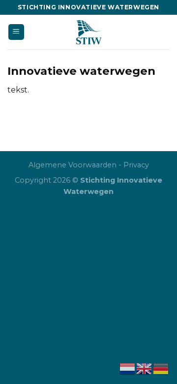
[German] (161, 368)
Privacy (136, 164)
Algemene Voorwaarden (73, 164)
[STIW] (88, 32)
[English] (144, 368)
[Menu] (16, 32)
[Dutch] (127, 368)
